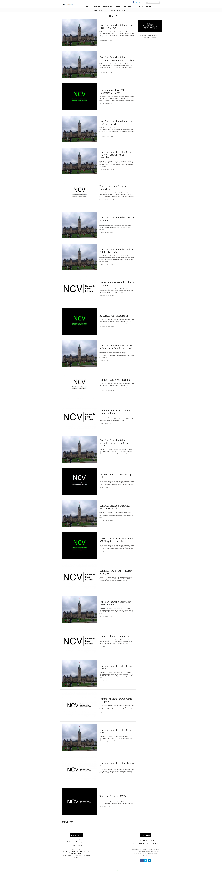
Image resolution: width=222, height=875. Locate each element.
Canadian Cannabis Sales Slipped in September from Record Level (116, 347)
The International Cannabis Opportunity (113, 187)
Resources (107, 6)
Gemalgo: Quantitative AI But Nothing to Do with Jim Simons (76, 852)
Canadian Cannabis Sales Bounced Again (116, 731)
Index (118, 6)
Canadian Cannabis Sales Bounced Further (116, 667)
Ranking (127, 6)
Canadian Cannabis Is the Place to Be (116, 764)
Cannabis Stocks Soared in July (115, 635)
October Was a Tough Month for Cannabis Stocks (115, 412)
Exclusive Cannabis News (120, 10)
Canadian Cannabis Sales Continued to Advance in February (116, 58)
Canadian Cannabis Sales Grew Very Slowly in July (115, 507)
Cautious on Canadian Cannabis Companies (115, 700)
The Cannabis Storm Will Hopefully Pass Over (112, 91)
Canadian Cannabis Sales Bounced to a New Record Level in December (116, 154)
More (148, 6)
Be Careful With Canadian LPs (114, 315)
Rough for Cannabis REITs (112, 796)
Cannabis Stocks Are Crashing (114, 379)
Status (128, 870)
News (88, 6)
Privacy (116, 870)
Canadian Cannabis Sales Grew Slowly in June (115, 603)
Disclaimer (122, 870)
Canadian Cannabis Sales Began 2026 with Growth (115, 122)
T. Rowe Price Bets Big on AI (76, 842)
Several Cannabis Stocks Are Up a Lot (116, 476)
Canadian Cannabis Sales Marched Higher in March (116, 26)
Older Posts (68, 822)
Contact (110, 870)
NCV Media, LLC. (97, 870)
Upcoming (138, 6)
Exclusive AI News (99, 10)
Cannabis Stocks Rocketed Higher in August (116, 572)
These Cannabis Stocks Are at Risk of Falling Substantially (116, 540)
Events (97, 6)
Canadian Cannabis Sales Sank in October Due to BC (116, 251)
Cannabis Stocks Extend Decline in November (116, 283)
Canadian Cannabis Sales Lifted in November (116, 219)
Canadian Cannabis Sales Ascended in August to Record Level (114, 443)
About (104, 870)
